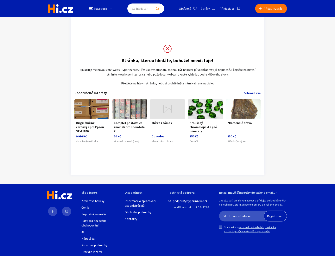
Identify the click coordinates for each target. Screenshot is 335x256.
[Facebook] (52, 211)
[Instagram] (66, 211)
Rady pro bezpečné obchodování (93, 223)
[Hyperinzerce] (60, 8)
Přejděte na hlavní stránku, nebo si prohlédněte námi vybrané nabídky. (167, 83)
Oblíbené (185, 8)
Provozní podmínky (94, 245)
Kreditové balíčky (92, 201)
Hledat (157, 8)
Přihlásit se (227, 8)
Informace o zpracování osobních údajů (140, 203)
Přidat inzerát (273, 8)
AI (82, 232)
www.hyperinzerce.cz (131, 74)
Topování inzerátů (93, 214)
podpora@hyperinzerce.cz (190, 201)
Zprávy (205, 8)
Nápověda (88, 238)
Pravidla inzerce (92, 252)
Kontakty (131, 219)
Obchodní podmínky (138, 212)
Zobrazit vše (252, 93)
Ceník (85, 207)
